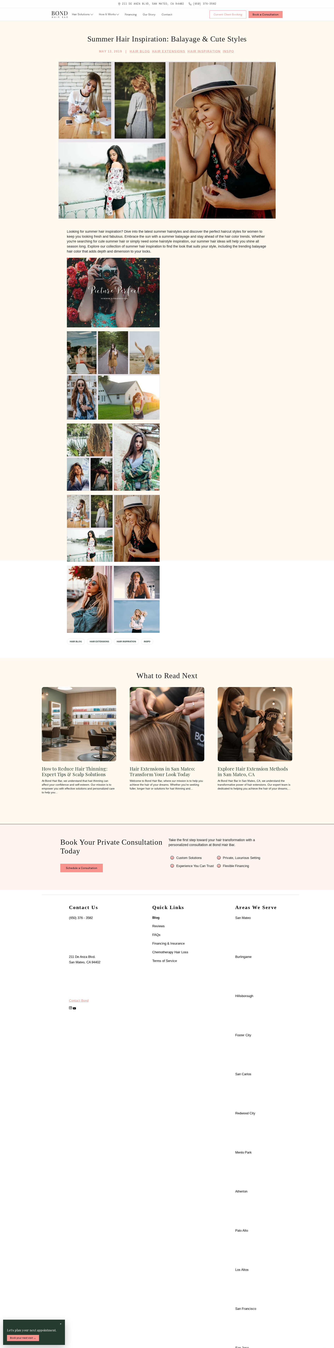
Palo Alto (241, 1230)
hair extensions (99, 641)
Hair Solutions (81, 14)
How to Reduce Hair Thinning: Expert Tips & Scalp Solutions (74, 772)
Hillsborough (244, 996)
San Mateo (243, 918)
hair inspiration (126, 641)
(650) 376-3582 (204, 3)
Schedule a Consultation (81, 868)
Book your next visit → (23, 1338)
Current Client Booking (228, 14)
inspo (147, 641)
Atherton (241, 1191)
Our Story (149, 14)
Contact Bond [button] (79, 1000)
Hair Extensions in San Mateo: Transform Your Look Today (162, 772)
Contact (167, 14)
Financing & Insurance (168, 943)
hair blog (76, 641)
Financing (131, 14)
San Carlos (243, 1074)
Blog (155, 918)
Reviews (158, 926)
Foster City (243, 1035)
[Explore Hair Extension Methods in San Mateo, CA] (255, 724)
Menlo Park (243, 1152)
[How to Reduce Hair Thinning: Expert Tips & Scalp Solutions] (79, 724)
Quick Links (168, 907)
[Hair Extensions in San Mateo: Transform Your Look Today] (167, 724)
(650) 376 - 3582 (81, 918)
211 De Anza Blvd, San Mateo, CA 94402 (153, 3)
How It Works (107, 14)
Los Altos (242, 1270)
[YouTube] (74, 1008)
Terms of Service (164, 961)
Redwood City (245, 1113)
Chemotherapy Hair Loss (170, 952)
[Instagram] (70, 1007)
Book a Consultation (266, 14)
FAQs (156, 935)
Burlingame (243, 957)
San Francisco (245, 1309)
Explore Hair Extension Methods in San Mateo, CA (253, 772)
